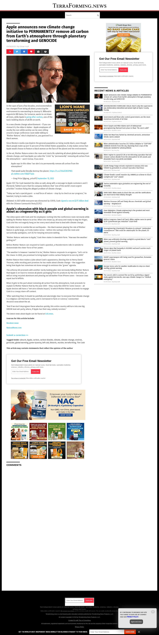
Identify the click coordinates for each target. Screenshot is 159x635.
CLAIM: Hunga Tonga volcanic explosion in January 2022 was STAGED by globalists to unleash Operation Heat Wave (126, 167)
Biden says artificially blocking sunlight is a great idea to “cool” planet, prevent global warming (127, 240)
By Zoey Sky (115, 150)
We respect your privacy (67, 611)
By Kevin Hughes (116, 206)
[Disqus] (48, 497)
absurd (23, 340)
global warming (21, 343)
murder (61, 343)
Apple (29, 340)
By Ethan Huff (116, 101)
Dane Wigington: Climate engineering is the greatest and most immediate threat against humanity (127, 211)
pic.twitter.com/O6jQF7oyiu (22, 174)
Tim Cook (81, 343)
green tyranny (35, 343)
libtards (53, 343)
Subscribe (130, 632)
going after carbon (34, 117)
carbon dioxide (46, 340)
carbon (36, 340)
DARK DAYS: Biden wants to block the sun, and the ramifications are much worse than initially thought (127, 194)
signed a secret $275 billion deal (74, 201)
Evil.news (49, 314)
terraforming (70, 343)
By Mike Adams (116, 188)
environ (78, 340)
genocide (10, 343)
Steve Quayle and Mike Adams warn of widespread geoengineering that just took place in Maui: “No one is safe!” (126, 127)
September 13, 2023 (45, 178)
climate (57, 340)
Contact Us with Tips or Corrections (79, 620)
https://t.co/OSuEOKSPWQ (61, 171)
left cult (45, 343)
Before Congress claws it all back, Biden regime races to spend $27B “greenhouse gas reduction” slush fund (127, 220)
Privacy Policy (79, 627)
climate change (67, 340)
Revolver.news (12, 323)
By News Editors (117, 112)
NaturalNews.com (14, 328)
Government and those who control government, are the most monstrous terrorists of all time (127, 118)
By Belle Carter (116, 130)
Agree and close (136, 622)
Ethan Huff (24, 46)
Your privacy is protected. (18, 378)
